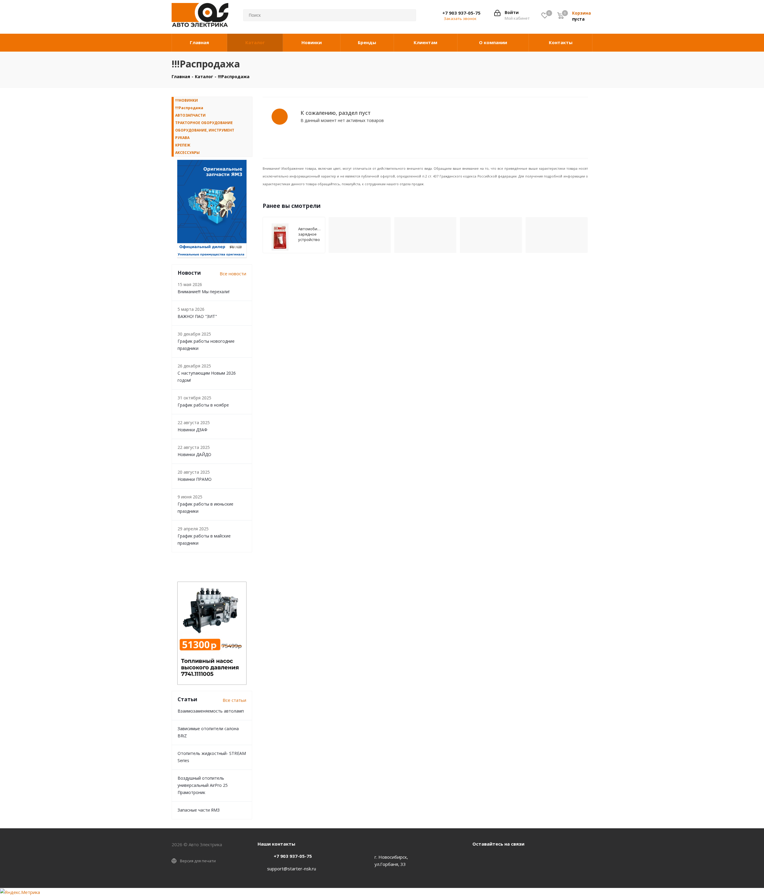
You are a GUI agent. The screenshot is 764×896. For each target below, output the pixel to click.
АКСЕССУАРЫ (187, 152)
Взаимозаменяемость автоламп (211, 711)
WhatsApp (493, 857)
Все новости (233, 273)
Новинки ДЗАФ (192, 429)
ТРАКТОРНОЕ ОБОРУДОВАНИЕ (204, 122)
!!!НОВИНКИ (186, 100)
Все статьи (234, 700)
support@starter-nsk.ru (291, 869)
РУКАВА (182, 137)
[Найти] (407, 15)
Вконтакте (478, 857)
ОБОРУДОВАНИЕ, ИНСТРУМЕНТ (204, 130)
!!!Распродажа (189, 107)
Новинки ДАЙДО (194, 454)
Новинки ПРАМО (195, 479)
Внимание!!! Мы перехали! (203, 291)
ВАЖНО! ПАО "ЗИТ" (197, 316)
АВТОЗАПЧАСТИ (190, 115)
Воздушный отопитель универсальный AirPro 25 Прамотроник (203, 785)
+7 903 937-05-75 (461, 13)
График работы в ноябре (203, 405)
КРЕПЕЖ (182, 145)
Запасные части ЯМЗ (199, 810)
